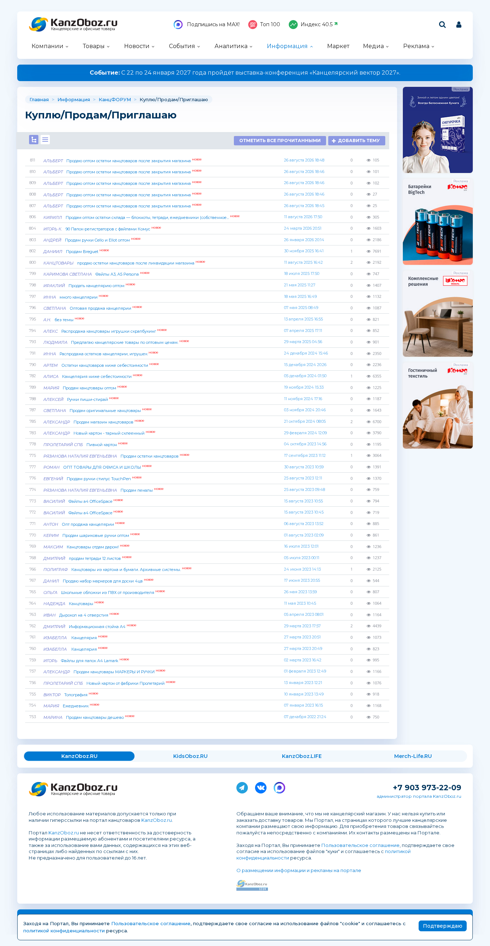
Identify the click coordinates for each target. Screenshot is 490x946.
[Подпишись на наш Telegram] (242, 786)
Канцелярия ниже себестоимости (92, 376)
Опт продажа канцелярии (84, 524)
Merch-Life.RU (413, 756)
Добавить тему (359, 140)
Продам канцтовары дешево (89, 717)
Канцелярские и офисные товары (83, 29)
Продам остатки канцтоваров (116, 456)
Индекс (317, 24)
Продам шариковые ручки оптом (91, 535)
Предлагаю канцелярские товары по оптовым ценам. (116, 342)
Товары (94, 46)
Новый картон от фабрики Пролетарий (109, 683)
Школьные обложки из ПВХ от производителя (104, 592)
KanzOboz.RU (79, 756)
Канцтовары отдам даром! (86, 546)
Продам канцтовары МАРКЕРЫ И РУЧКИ (104, 671)
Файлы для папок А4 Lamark (86, 660)
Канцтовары (73, 603)
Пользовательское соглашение (360, 845)
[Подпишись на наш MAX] (279, 786)
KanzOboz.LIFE (302, 756)
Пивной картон (85, 444)
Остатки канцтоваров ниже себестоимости (101, 365)
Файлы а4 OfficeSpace (83, 501)
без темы (63, 319)
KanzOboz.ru (156, 820)
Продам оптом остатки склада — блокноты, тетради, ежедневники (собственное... (141, 217)
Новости (137, 46)
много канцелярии (75, 297)
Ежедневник (71, 705)
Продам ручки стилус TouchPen (92, 478)
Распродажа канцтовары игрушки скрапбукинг (105, 331)
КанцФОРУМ (115, 99)
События (182, 46)
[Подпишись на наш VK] (261, 786)
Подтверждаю (442, 926)
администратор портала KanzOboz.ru (419, 796)
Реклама (416, 46)
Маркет (338, 46)
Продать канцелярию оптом (89, 285)
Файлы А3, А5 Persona (96, 274)
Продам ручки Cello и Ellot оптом (92, 240)
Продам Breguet (76, 251)
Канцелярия (75, 637)
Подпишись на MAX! (212, 24)
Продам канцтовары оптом (85, 387)
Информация (287, 46)
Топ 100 (270, 24)
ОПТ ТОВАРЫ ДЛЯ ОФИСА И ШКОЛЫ (97, 467)
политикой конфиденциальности (64, 930)
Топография (70, 694)
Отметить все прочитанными (280, 140)
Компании (47, 46)
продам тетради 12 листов (87, 558)
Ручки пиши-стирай (81, 399)
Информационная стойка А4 (89, 626)
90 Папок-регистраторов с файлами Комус (102, 228)
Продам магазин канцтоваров (93, 422)
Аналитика (231, 46)
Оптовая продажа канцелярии (92, 308)
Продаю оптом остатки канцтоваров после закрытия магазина (122, 160)
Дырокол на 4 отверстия (81, 615)
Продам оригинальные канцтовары (97, 410)
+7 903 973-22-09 (427, 787)
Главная (39, 99)
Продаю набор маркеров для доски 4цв (98, 581)
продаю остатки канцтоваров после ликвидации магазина (124, 263)
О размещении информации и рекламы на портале (298, 870)
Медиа (373, 46)
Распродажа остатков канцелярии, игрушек (100, 353)
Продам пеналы (103, 490)
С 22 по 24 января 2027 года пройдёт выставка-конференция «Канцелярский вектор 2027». (245, 72)
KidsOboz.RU (190, 756)
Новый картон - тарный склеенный (99, 433)
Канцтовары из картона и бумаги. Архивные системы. (117, 569)
